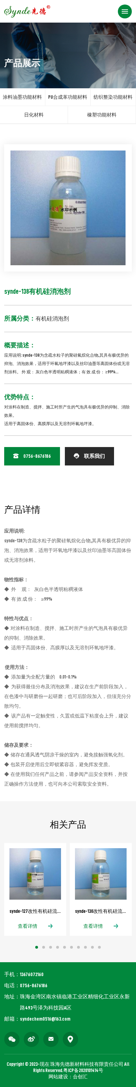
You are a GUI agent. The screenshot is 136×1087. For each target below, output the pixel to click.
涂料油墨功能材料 (22, 97)
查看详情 (27, 926)
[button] (36, 947)
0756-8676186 (32, 456)
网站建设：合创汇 (68, 1076)
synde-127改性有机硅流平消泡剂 (35, 911)
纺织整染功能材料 (113, 97)
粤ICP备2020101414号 (83, 1070)
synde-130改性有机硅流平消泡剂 (101, 911)
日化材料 (34, 114)
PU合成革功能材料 (67, 97)
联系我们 (89, 456)
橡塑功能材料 (101, 114)
